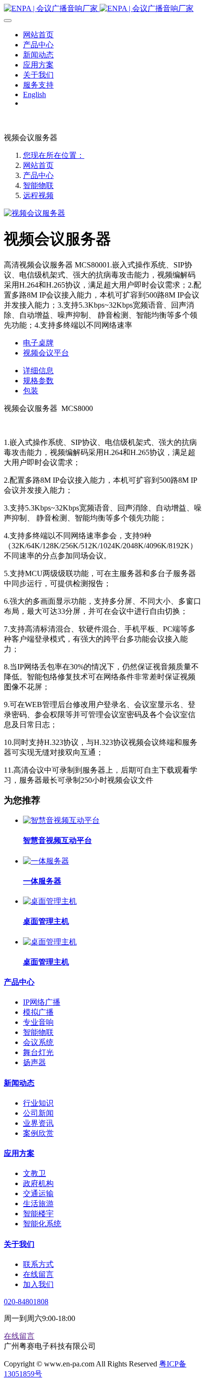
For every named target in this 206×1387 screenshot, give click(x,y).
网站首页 (38, 165)
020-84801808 (26, 1302)
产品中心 (38, 175)
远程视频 (38, 195)
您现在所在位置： (53, 155)
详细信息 (38, 370)
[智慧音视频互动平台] (61, 820)
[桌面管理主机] (50, 901)
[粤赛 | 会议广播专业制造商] (103, 9)
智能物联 (38, 185)
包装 (30, 391)
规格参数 (38, 381)
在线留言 (19, 1336)
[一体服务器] (46, 861)
